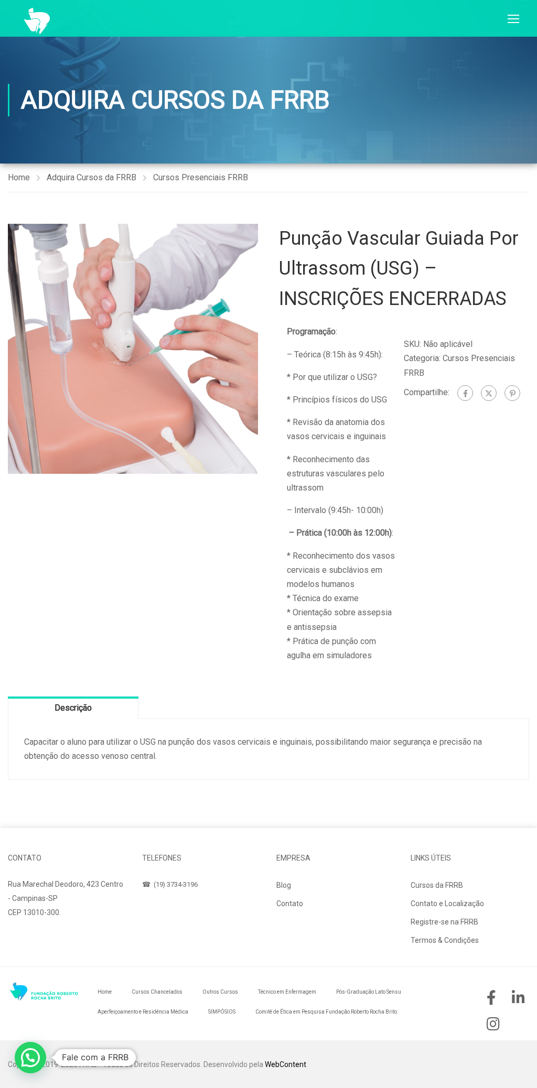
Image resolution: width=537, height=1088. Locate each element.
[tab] (73, 708)
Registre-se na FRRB (444, 922)
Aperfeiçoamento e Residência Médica (143, 1012)
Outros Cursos (220, 992)
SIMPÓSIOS (221, 1012)
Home (19, 177)
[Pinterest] (512, 393)
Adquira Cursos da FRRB (91, 177)
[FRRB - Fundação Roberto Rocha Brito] (37, 21)
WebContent (285, 1064)
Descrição (73, 708)
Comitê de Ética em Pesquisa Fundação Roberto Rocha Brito (326, 1012)
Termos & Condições (445, 940)
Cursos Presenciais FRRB (200, 177)
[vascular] (133, 349)
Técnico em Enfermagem (287, 992)
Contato (289, 903)
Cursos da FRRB (437, 885)
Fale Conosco (41, 937)
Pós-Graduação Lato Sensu (368, 992)
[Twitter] (489, 393)
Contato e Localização (447, 903)
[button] (30, 1057)
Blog (283, 885)
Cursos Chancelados (157, 992)
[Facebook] (465, 393)
